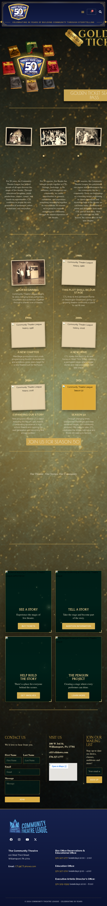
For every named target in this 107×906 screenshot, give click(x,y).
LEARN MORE (78, 695)
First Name (10, 755)
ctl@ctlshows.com (58, 752)
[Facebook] (11, 839)
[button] (82, 11)
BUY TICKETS (28, 626)
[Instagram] (19, 839)
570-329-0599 (62, 884)
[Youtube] (27, 839)
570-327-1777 (56, 757)
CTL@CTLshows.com (25, 866)
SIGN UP (94, 780)
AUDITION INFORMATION (78, 626)
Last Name (28, 755)
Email (8, 766)
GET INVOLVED (28, 695)
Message (9, 778)
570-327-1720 (61, 871)
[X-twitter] (35, 839)
